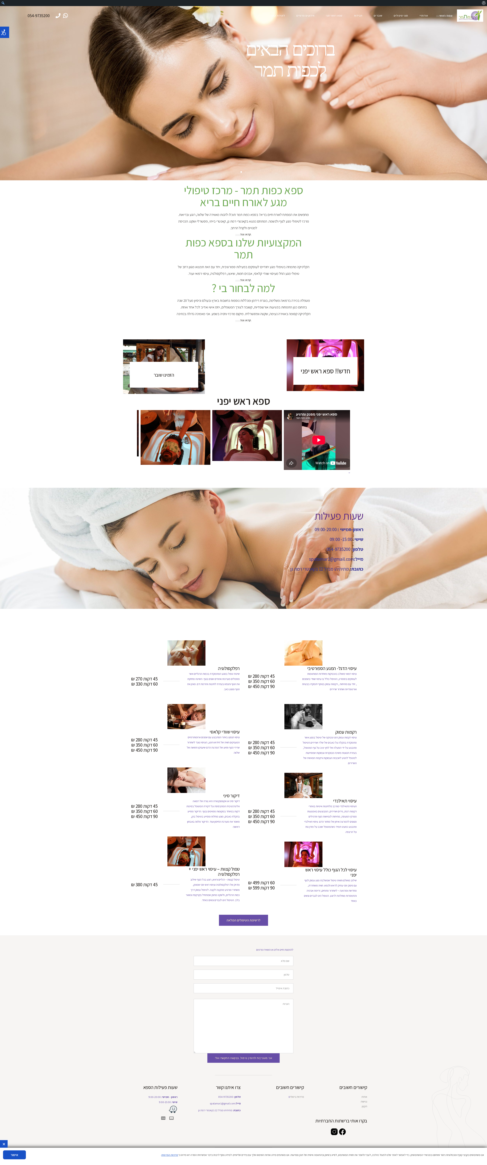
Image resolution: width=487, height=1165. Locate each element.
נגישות (364, 1101)
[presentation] (349, 472)
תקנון (364, 1106)
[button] (243, 920)
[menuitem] (483, 3)
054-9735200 (39, 15)
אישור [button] (14, 1155)
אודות (364, 1096)
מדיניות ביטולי (297, 1096)
